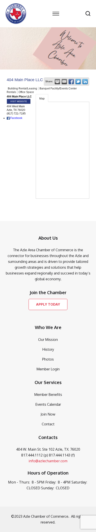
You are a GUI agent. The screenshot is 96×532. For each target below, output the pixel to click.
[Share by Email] (64, 81)
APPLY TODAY (48, 304)
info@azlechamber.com (48, 460)
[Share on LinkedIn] (85, 81)
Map (42, 98)
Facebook (16, 118)
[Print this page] (57, 81)
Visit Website (18, 101)
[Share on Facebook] (71, 81)
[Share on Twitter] (78, 81)
